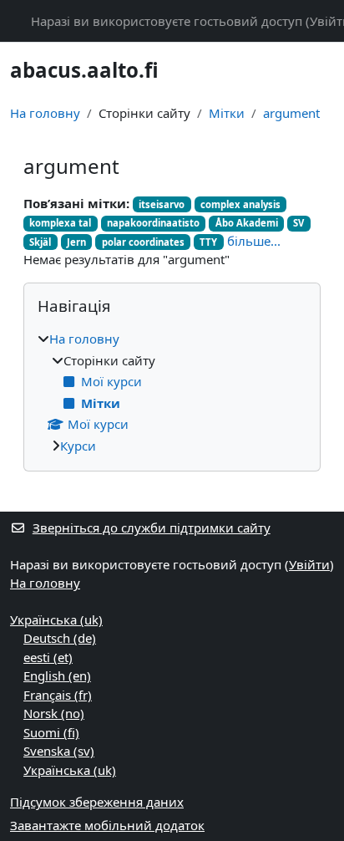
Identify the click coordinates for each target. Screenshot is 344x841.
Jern (76, 242)
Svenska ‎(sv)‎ (58, 750)
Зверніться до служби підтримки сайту (152, 527)
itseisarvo (162, 204)
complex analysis (240, 204)
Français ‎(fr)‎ (57, 694)
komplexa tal (60, 223)
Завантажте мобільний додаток (107, 825)
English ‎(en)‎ (57, 675)
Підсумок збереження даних (97, 801)
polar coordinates (143, 242)
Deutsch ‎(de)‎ (59, 637)
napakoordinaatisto (153, 223)
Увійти (309, 564)
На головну (45, 112)
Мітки (227, 112)
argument (291, 112)
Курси (78, 445)
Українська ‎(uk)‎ (56, 619)
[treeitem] (172, 392)
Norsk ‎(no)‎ (53, 713)
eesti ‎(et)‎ (48, 657)
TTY (208, 242)
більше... (254, 240)
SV (298, 223)
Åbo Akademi (246, 223)
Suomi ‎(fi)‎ (51, 732)
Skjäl (40, 242)
